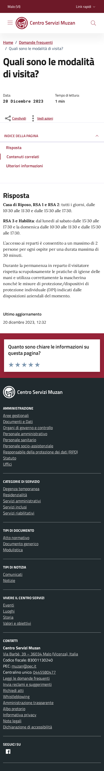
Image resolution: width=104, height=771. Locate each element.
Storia (8, 617)
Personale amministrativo (25, 434)
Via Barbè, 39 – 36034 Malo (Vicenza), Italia (40, 654)
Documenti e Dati (18, 421)
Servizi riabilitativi (18, 513)
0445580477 (44, 672)
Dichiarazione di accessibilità (27, 727)
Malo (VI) (14, 6)
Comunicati (12, 574)
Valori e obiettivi (17, 623)
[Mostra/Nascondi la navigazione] (10, 23)
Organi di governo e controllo (28, 428)
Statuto (9, 458)
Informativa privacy (19, 715)
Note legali (12, 721)
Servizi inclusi (15, 507)
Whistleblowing (16, 696)
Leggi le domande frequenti (26, 678)
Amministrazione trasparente (28, 703)
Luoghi (9, 611)
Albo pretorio (14, 709)
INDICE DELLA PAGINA (21, 135)
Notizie (9, 580)
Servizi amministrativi (22, 501)
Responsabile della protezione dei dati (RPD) (40, 452)
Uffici (7, 464)
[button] (86, 6)
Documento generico (20, 544)
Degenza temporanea (21, 489)
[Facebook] (8, 751)
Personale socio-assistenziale (28, 446)
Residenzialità (15, 495)
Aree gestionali (16, 415)
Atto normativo (16, 538)
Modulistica (13, 550)
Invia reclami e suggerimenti (27, 684)
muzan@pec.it (24, 666)
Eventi (8, 605)
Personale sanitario (19, 440)
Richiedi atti (13, 690)
